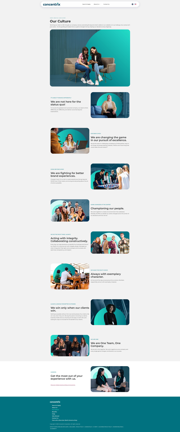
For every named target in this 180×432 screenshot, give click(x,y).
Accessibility (53, 428)
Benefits (54, 411)
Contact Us (106, 4)
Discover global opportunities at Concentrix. (63, 385)
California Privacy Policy (105, 426)
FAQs (53, 414)
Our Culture (55, 409)
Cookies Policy (88, 426)
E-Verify (95, 426)
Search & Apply (86, 4)
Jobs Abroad (55, 416)
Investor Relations (118, 426)
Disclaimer (72, 426)
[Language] (135, 4)
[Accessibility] (132, 4)
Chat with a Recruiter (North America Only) (64, 420)
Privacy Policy (80, 426)
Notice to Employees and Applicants (59, 426)
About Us (96, 4)
